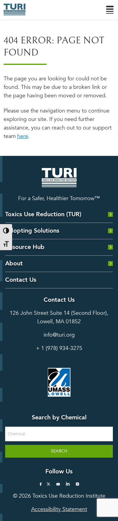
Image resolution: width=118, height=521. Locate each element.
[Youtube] (58, 484)
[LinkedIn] (68, 484)
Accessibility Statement (59, 509)
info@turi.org (59, 335)
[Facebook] (41, 484)
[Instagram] (77, 484)
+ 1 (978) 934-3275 (59, 348)
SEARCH (59, 451)
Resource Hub (24, 247)
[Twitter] (48, 484)
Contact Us (20, 280)
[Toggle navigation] (109, 9)
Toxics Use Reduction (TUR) (43, 214)
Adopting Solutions (32, 231)
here (22, 136)
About (14, 263)
